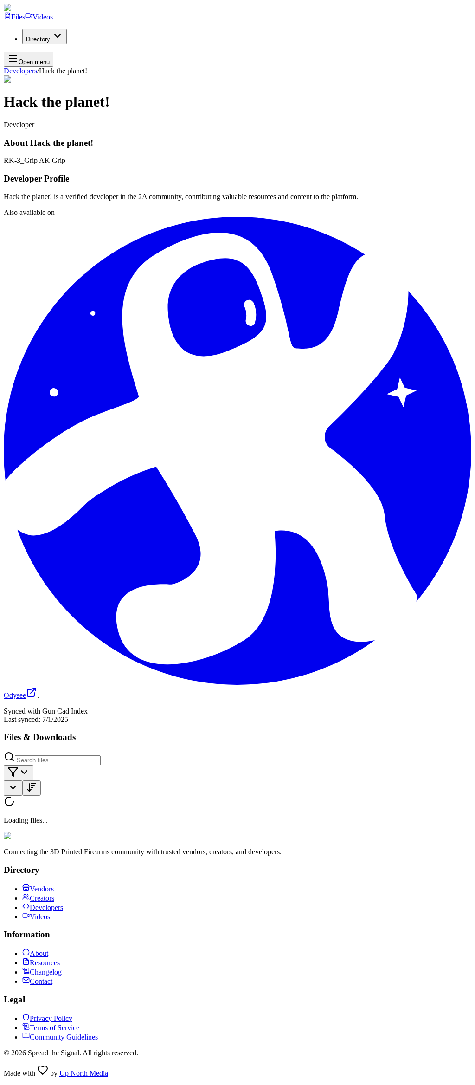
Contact (41, 981)
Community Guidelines (64, 1037)
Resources (45, 963)
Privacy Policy (51, 1018)
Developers (20, 71)
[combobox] (18, 772)
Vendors (42, 889)
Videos (42, 17)
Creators (42, 898)
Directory (38, 39)
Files (18, 17)
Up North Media (83, 1073)
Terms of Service (54, 1028)
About (39, 953)
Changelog (46, 972)
